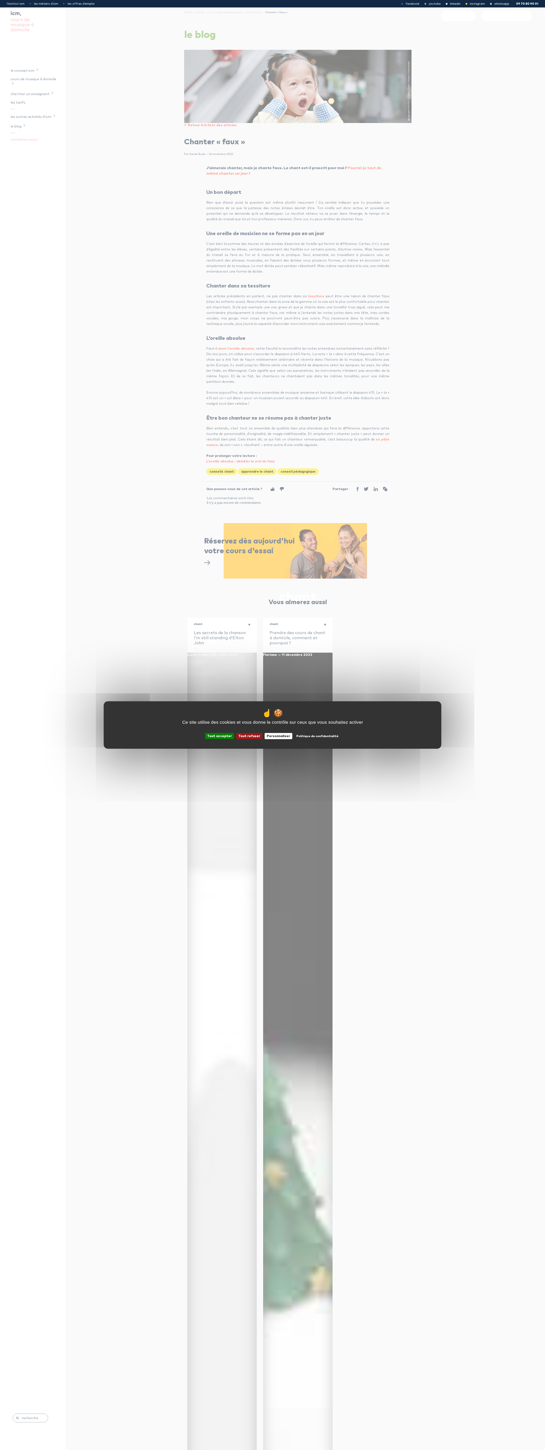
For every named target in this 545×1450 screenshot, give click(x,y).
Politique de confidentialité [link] (317, 736)
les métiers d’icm (46, 3)
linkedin (455, 3)
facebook (412, 3)
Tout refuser (249, 736)
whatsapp (501, 3)
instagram (477, 3)
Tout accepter (219, 736)
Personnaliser (278, 736)
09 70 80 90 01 (527, 3)
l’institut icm (15, 3)
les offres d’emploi (81, 3)
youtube (435, 3)
